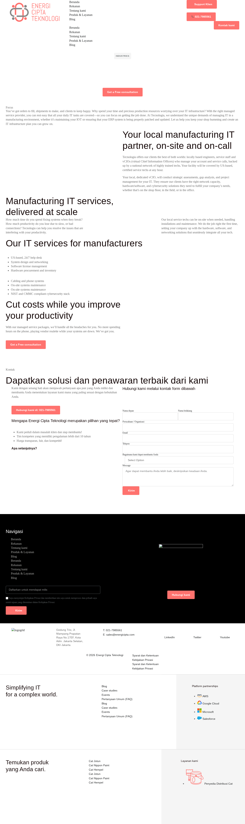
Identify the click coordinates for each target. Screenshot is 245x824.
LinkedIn (169, 637)
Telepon (126, 443)
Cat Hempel (96, 769)
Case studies (109, 690)
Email (125, 432)
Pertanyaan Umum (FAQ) (117, 699)
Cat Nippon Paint (99, 765)
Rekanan (74, 6)
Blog (72, 19)
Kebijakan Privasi (142, 659)
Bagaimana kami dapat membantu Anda (140, 454)
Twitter (197, 637)
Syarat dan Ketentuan (145, 655)
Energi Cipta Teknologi (109, 655)
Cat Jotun (94, 761)
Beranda (74, 2)
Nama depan (128, 410)
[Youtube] (222, 630)
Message (126, 465)
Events (106, 694)
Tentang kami (77, 10)
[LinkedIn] (166, 630)
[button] (122, 23)
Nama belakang (185, 410)
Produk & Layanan (80, 14)
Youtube (225, 637)
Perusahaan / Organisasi (133, 421)
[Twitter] (195, 630)
